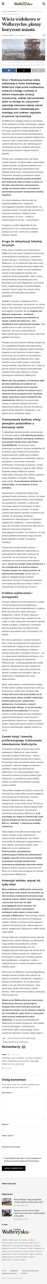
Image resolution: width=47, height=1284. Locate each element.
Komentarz (7, 1092)
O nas (4, 1271)
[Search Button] (44, 4)
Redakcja (14, 1271)
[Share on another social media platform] (38, 70)
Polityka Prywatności (30, 1271)
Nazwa (5, 1124)
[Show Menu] (3, 4)
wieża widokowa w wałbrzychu (15, 1042)
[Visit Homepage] (23, 4)
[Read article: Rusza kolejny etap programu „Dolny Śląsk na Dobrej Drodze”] (7, 1201)
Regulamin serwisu (9, 1273)
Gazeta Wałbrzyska (9, 11)
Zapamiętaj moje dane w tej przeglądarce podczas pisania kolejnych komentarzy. (22, 1159)
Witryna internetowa (11, 1147)
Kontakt (24, 1273)
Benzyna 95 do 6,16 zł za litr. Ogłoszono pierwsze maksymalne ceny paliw (29, 1213)
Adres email (8, 1135)
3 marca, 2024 (7, 35)
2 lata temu (15, 1054)
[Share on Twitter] (24, 70)
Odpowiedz (8, 1068)
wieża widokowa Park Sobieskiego (22, 1038)
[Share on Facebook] (9, 70)
